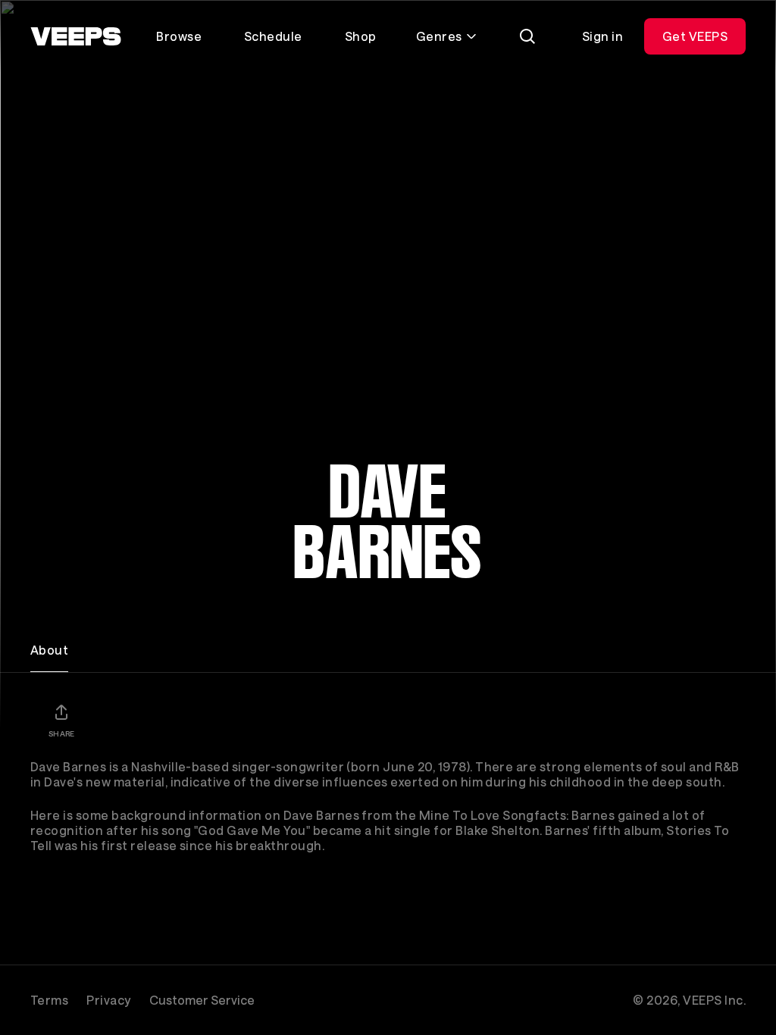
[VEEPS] (75, 36)
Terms (49, 1000)
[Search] (527, 36)
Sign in (602, 36)
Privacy (108, 1000)
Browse (179, 36)
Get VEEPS (695, 36)
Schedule (273, 36)
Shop (361, 36)
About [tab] (49, 650)
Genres (439, 36)
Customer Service (202, 1000)
